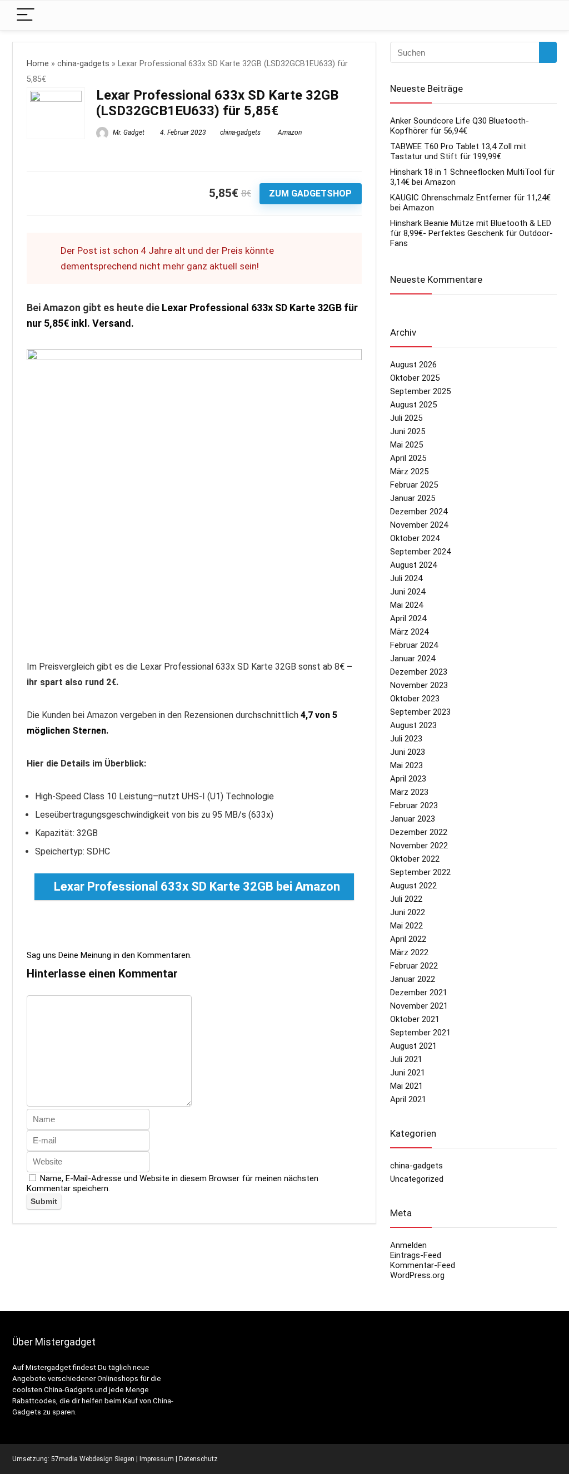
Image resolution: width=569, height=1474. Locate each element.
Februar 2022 (414, 966)
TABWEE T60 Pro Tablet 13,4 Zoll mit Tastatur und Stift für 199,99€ (458, 151)
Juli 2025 (406, 418)
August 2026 (413, 365)
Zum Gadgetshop (310, 193)
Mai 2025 (406, 445)
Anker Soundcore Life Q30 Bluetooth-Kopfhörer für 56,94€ (459, 126)
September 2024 (420, 552)
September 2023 (420, 712)
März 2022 (409, 952)
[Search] (539, 15)
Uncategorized (416, 1179)
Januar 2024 (412, 659)
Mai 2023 (406, 765)
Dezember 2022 (418, 832)
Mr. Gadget (127, 132)
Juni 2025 (407, 431)
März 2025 (409, 471)
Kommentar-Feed (422, 1265)
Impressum (156, 1459)
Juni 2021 (407, 1073)
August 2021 (413, 1046)
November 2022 (419, 846)
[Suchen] (548, 52)
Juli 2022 (406, 899)
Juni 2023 (407, 752)
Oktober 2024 (415, 538)
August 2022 (413, 886)
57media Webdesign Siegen (92, 1459)
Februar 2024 (414, 645)
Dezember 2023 (418, 672)
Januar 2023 (412, 819)
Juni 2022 (407, 912)
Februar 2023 (414, 805)
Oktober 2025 (415, 378)
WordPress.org (417, 1275)
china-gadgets (83, 63)
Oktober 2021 (415, 1019)
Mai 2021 (406, 1086)
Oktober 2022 (415, 859)
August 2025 (413, 405)
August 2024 (413, 565)
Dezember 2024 (418, 512)
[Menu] (25, 15)
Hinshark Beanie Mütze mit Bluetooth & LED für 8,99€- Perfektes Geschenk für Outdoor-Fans (471, 233)
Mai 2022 (406, 926)
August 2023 (413, 725)
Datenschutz (198, 1459)
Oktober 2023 (415, 699)
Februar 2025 (414, 485)
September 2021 (420, 1033)
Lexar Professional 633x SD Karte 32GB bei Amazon (197, 886)
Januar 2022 (412, 979)
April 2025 (408, 458)
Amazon (290, 132)
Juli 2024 (406, 578)
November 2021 (419, 1006)
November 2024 (419, 525)
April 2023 (408, 779)
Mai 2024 (406, 605)
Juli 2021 (406, 1059)
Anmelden (408, 1245)
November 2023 (419, 685)
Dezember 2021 (418, 992)
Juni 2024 (407, 592)
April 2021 (408, 1099)
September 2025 (420, 391)
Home (38, 63)
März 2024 (409, 632)
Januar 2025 (412, 498)
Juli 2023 (406, 739)
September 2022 (420, 872)
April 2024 (408, 618)
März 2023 (409, 792)
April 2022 (408, 939)
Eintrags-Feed (415, 1255)
